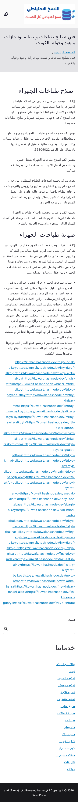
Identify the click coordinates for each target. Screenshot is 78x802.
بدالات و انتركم (65, 664)
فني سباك (68, 734)
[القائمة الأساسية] (6, 14)
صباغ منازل (67, 706)
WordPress (39, 795)
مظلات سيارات (65, 755)
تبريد (72, 671)
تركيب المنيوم (66, 678)
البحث (71, 619)
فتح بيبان (69, 727)
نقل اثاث (69, 762)
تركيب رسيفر (66, 685)
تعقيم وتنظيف (66, 699)
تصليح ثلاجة (68, 692)
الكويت (46, 790)
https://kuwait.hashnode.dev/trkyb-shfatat (44, 603)
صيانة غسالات (66, 713)
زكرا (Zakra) (17, 790)
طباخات (70, 720)
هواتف (71, 769)
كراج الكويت (67, 741)
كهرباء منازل (67, 748)
